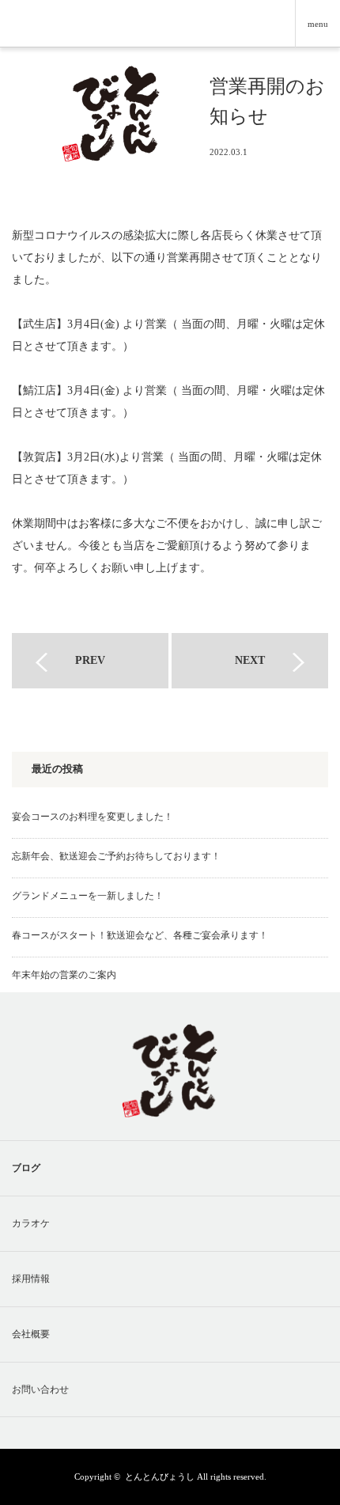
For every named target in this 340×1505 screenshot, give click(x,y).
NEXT (250, 660)
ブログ (26, 1167)
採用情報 (31, 1278)
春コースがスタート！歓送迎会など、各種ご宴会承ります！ (140, 935)
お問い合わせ (40, 1389)
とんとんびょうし (160, 1476)
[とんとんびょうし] (111, 92)
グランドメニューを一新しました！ (88, 895)
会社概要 (31, 1334)
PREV (90, 660)
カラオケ (31, 1223)
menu (318, 23)
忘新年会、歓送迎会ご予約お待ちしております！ (116, 856)
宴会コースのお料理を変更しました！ (92, 816)
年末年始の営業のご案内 (64, 974)
